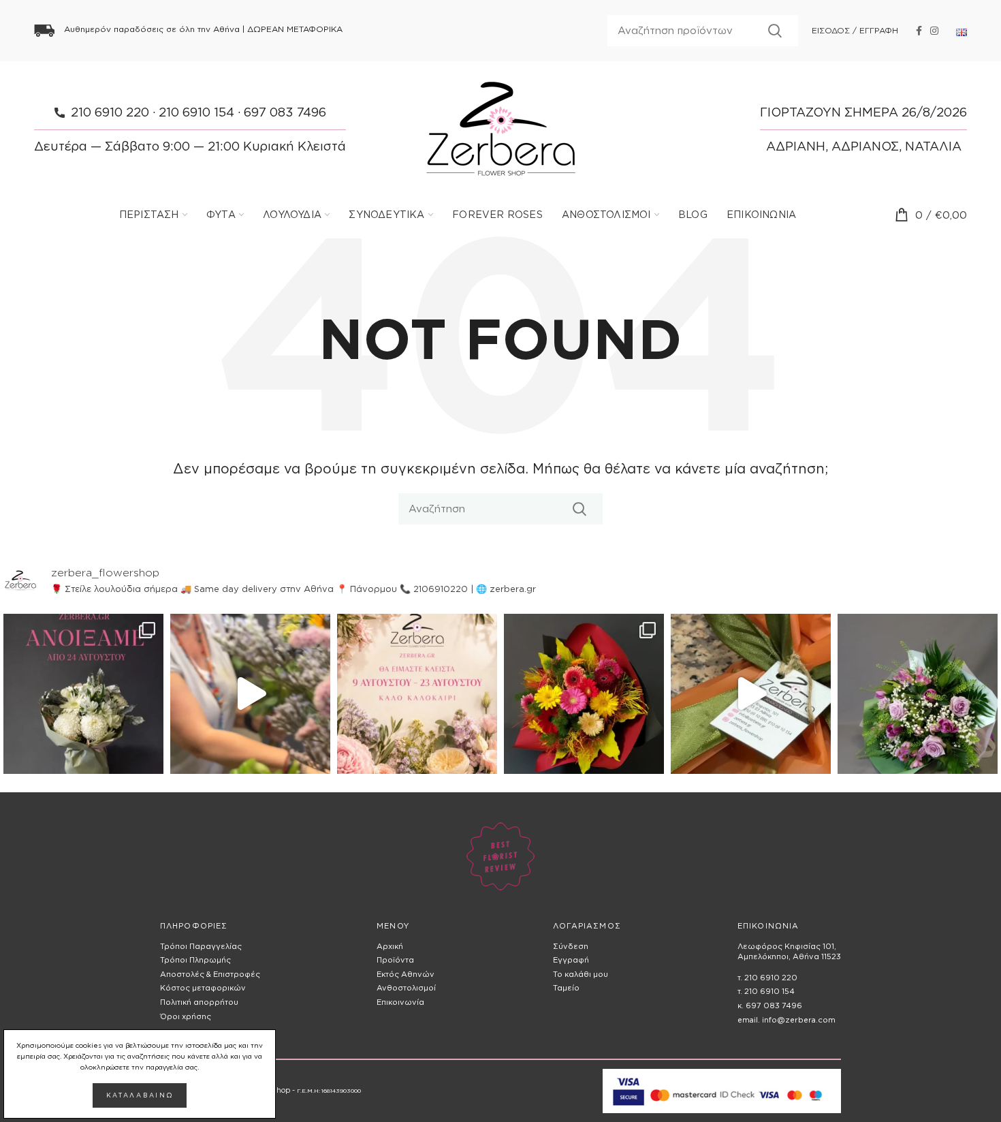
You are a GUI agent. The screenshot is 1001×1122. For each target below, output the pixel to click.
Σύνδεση (570, 946)
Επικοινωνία (400, 1002)
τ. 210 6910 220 (767, 977)
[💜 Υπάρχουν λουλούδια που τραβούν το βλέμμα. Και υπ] (918, 694)
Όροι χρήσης (185, 1016)
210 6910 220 (110, 112)
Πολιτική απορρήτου (199, 1002)
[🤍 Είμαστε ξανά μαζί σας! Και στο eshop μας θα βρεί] (83, 694)
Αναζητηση (775, 30)
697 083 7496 (285, 112)
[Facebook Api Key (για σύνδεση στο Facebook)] (919, 31)
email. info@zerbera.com (786, 1020)
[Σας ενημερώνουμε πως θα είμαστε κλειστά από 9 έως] (417, 694)
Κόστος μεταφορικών (203, 988)
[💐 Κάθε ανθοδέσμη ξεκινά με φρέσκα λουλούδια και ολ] (250, 694)
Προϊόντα (395, 960)
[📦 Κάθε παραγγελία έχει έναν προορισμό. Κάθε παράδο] (751, 694)
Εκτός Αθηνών (405, 974)
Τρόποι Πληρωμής (195, 960)
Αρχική (390, 946)
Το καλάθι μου (580, 974)
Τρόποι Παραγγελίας (201, 946)
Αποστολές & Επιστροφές (210, 974)
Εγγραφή (571, 960)
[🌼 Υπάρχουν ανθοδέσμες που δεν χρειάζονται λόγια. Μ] (584, 694)
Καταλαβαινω (140, 1095)
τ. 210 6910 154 (766, 991)
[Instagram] (934, 31)
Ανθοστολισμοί (406, 988)
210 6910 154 (196, 112)
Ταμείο (566, 988)
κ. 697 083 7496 (769, 1005)
